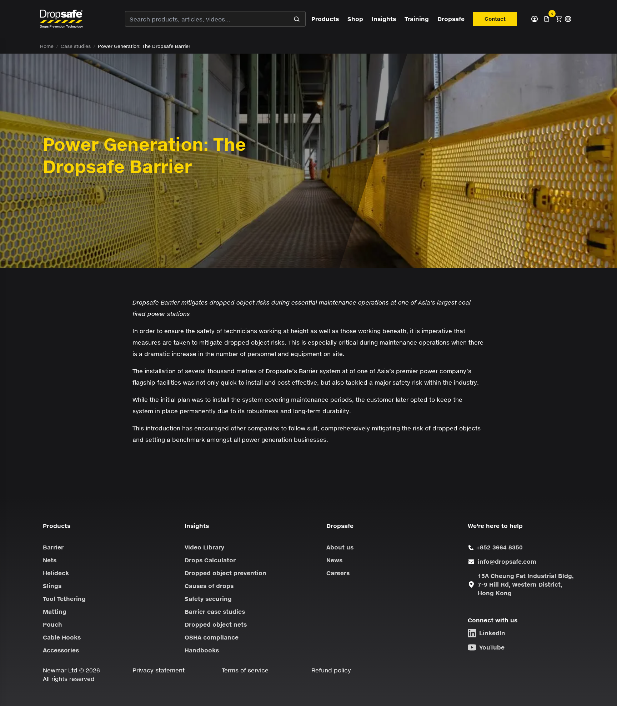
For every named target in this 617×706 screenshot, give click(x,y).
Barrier (53, 547)
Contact (495, 19)
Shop (355, 18)
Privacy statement (158, 670)
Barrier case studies (215, 611)
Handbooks (202, 650)
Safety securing (208, 598)
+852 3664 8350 (499, 547)
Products (325, 18)
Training (417, 18)
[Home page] (61, 19)
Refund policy (331, 670)
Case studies (76, 46)
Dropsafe (451, 18)
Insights (384, 18)
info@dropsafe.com (507, 561)
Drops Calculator (210, 560)
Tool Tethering (64, 598)
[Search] (297, 19)
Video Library (204, 547)
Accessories (61, 650)
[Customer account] (534, 19)
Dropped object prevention (225, 572)
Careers (338, 572)
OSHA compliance (212, 637)
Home (47, 46)
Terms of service (245, 670)
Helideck (56, 572)
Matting (54, 611)
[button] (559, 19)
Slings (52, 585)
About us (339, 547)
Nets (49, 560)
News (334, 560)
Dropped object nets (216, 624)
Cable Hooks (62, 637)
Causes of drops (209, 585)
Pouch (52, 624)
